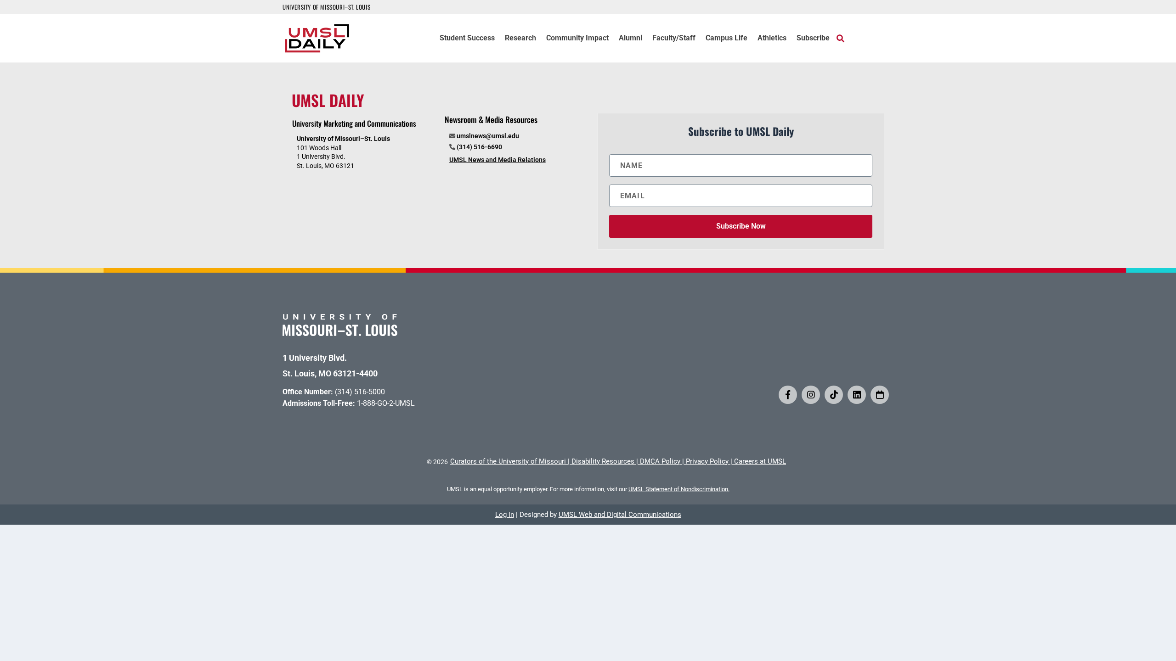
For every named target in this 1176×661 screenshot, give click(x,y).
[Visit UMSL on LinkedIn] (857, 395)
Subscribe (813, 38)
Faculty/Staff (673, 38)
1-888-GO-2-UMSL (386, 403)
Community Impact (577, 38)
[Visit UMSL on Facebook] (788, 395)
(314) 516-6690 (479, 147)
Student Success (467, 38)
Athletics (772, 38)
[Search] (840, 38)
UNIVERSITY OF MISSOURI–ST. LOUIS (326, 6)
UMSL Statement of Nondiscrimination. (678, 489)
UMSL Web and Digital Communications (620, 514)
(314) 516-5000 (360, 391)
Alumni (630, 38)
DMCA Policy (660, 461)
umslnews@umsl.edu (488, 136)
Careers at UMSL (760, 461)
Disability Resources (602, 461)
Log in (504, 514)
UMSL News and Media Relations (497, 159)
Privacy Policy (707, 461)
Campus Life (726, 38)
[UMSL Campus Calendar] (880, 395)
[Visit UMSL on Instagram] (811, 395)
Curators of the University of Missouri (508, 461)
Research (520, 38)
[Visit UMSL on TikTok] (834, 395)
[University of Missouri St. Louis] (340, 333)
